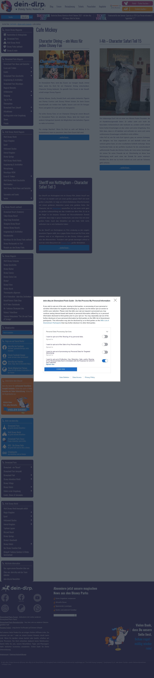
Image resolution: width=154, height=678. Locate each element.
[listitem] (77, 331)
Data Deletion (64, 377)
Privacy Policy (90, 377)
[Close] (116, 301)
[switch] (105, 336)
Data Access (77, 377)
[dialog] (77, 339)
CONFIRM (61, 369)
